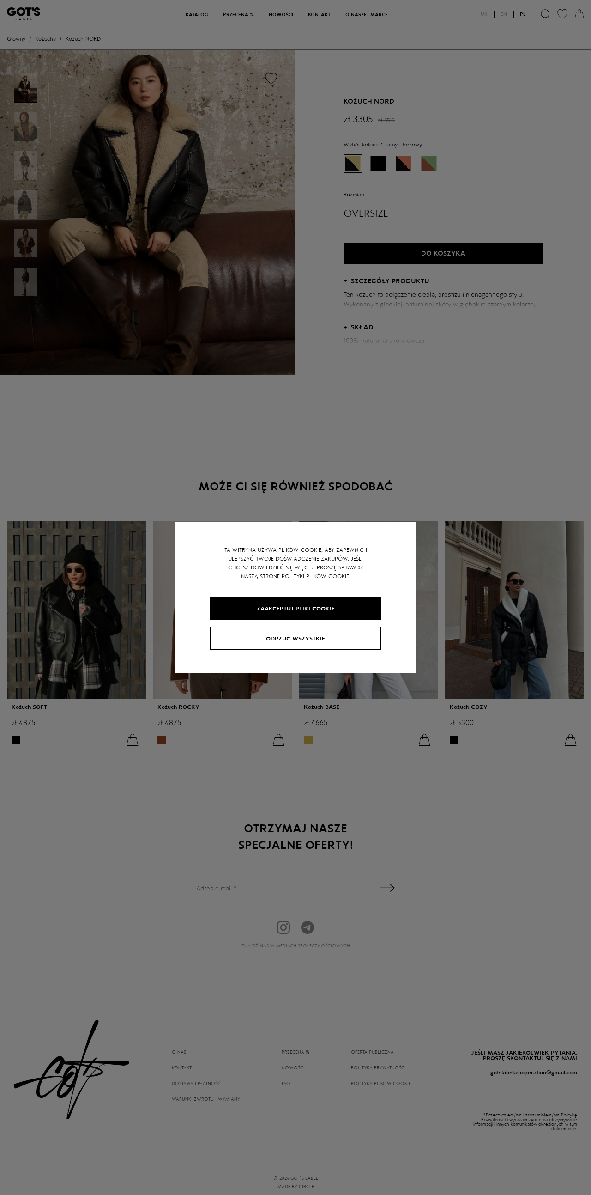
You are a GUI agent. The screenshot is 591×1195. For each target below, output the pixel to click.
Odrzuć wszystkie (295, 638)
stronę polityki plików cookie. (305, 576)
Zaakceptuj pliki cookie (296, 608)
